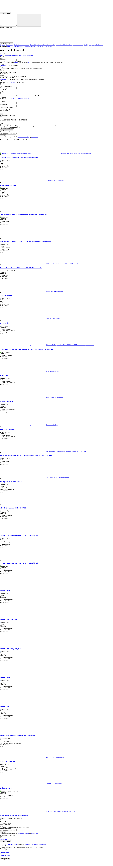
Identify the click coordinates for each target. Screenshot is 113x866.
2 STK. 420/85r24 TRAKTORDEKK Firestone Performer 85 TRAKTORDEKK (26, 455)
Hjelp (5, 839)
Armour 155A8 (5, 677)
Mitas (46, 46)
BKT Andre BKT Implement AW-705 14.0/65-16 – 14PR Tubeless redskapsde (26, 349)
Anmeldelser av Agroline (31, 844)
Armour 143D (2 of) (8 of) (8, 619)
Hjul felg (86, 45)
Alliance (9, 46)
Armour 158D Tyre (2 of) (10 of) (10, 649)
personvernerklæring (23, 137)
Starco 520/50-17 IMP (7, 762)
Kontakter (10, 839)
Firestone (27, 46)
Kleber (37, 46)
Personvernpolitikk (12, 844)
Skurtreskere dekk (61, 45)
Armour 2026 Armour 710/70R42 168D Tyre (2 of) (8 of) (19, 563)
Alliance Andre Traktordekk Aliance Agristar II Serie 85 (19, 157)
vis (1, 113)
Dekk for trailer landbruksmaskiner (46, 45)
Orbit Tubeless (5, 323)
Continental (17, 46)
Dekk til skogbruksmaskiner (73, 45)
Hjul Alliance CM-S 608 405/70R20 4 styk (14, 815)
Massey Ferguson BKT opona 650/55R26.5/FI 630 (17, 735)
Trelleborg (50, 46)
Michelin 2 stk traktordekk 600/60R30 (13, 508)
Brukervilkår (3, 844)
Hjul (82, 45)
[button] (56, 35)
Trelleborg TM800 (6, 788)
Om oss (2, 839)
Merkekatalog (42, 844)
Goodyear (32, 46)
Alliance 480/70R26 (6, 295)
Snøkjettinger (92, 45)
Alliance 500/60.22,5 (7, 402)
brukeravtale (34, 137)
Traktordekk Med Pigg (7, 429)
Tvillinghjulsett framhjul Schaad (11, 482)
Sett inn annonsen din (7, 130)
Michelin (42, 46)
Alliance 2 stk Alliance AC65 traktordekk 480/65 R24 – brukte (21, 268)
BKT (13, 46)
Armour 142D (4, 706)
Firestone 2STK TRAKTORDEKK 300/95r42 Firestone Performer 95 (23, 214)
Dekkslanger (99, 45)
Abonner (3, 135)
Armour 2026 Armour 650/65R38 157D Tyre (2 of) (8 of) (19, 535)
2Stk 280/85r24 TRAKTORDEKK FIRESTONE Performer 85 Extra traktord (25, 242)
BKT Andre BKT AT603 (8, 185)
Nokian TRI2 (4, 375)
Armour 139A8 (5, 591)
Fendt (22, 46)
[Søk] (29, 20)
